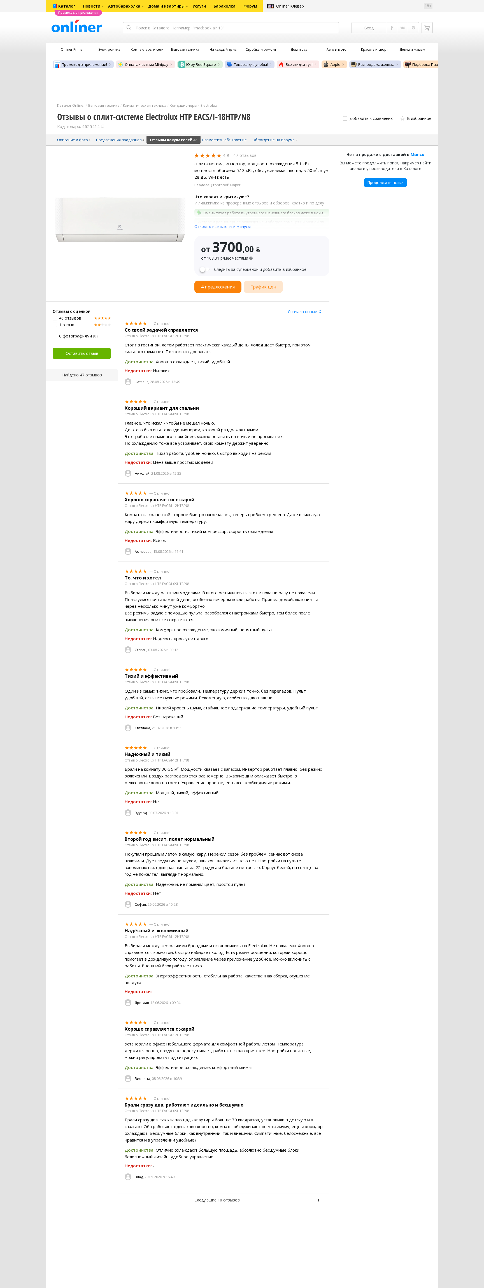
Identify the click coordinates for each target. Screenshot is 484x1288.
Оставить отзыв (82, 353)
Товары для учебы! (251, 64)
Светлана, (143, 728)
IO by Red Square (201, 64)
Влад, (139, 1177)
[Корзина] (427, 27)
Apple (335, 64)
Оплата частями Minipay (146, 64)
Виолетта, (143, 1078)
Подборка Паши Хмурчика (436, 64)
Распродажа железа (376, 64)
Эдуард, (141, 812)
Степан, (141, 650)
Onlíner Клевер (290, 6)
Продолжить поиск (385, 182)
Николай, (142, 473)
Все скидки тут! (299, 64)
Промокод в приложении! (84, 64)
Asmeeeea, (143, 551)
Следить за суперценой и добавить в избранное (260, 269)
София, (141, 904)
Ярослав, (142, 1002)
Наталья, (142, 381)
